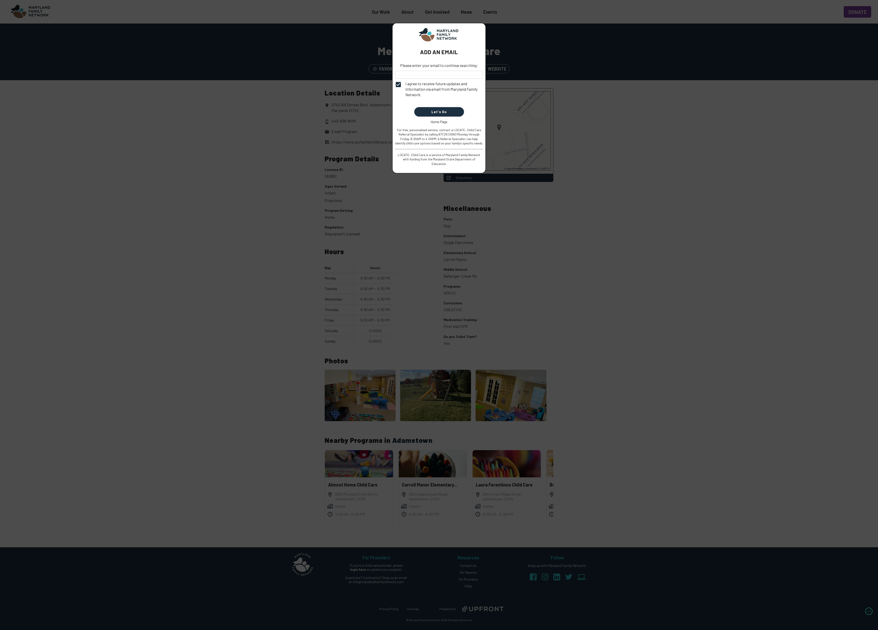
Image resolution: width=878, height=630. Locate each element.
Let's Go (439, 112)
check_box (398, 84)
